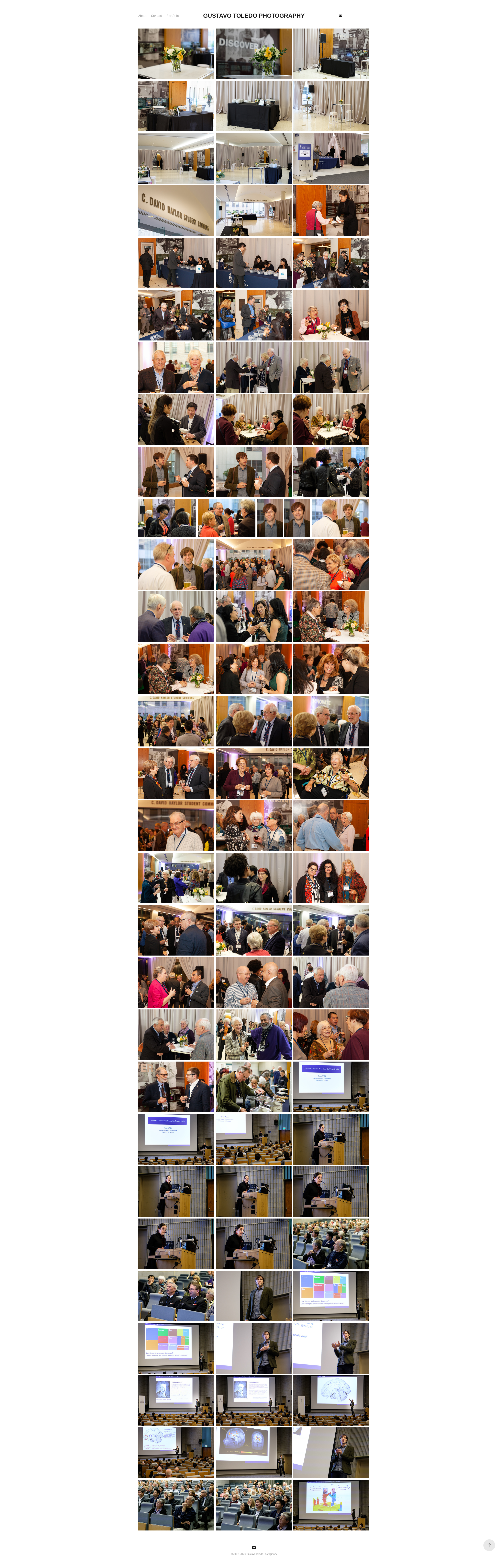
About (142, 16)
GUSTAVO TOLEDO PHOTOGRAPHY (254, 15)
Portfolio (173, 16)
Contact (156, 16)
